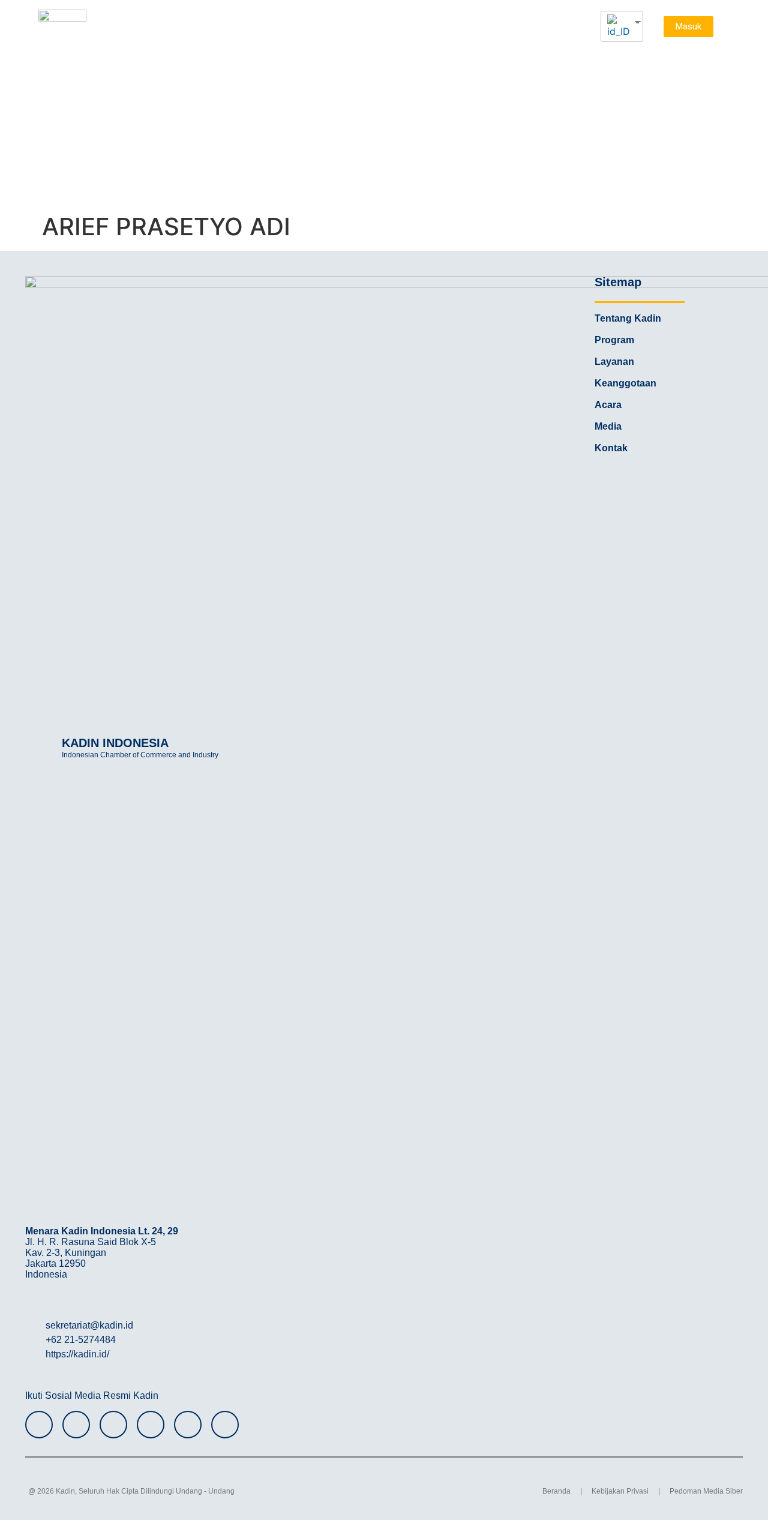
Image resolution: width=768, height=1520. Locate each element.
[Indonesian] (617, 26)
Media (559, 60)
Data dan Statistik (628, 60)
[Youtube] (150, 1424)
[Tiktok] (188, 1424)
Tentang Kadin (628, 318)
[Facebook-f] (76, 1424)
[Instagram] (39, 1424)
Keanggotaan (594, 84)
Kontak (695, 84)
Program (449, 60)
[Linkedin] (225, 1424)
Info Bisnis (651, 84)
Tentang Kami (383, 60)
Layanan (506, 60)
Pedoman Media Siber (706, 1491)
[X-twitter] (113, 1424)
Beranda (556, 1491)
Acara (696, 60)
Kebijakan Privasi (620, 1491)
